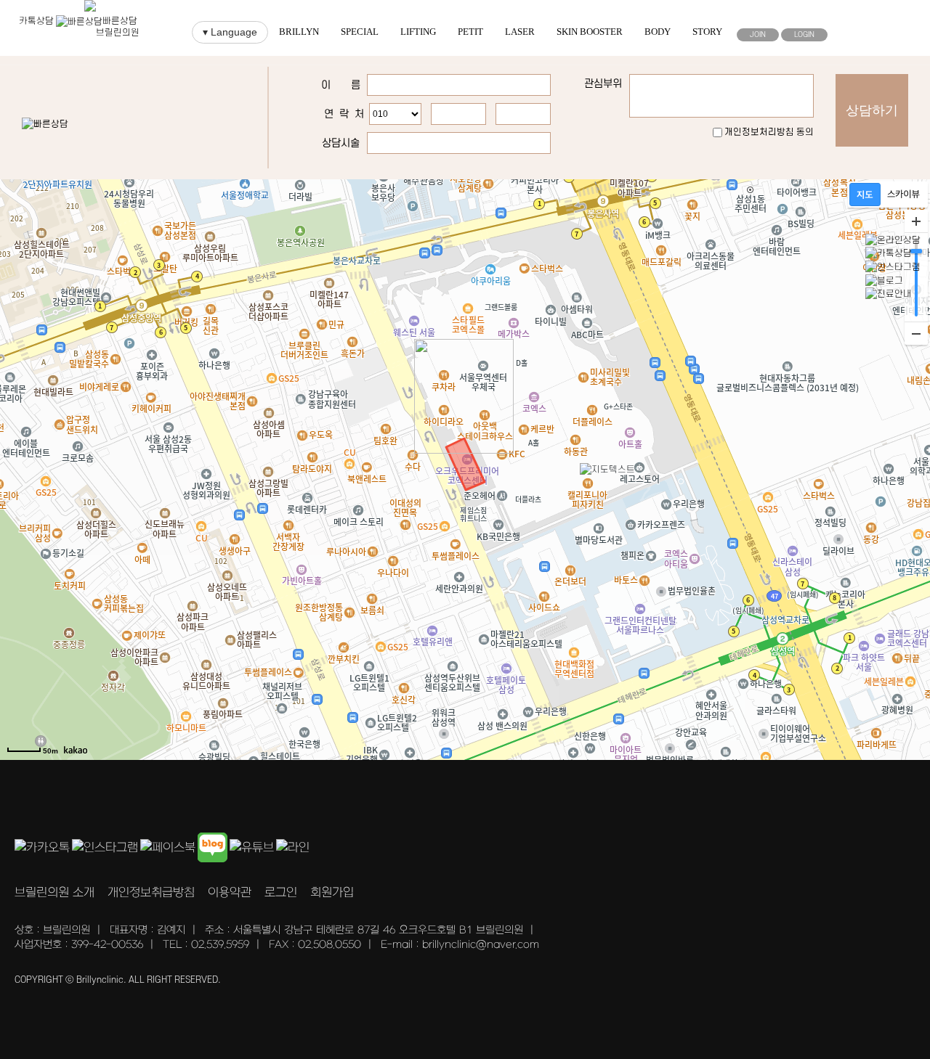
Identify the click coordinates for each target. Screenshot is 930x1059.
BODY (657, 31)
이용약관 (229, 892)
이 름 (340, 85)
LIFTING (418, 31)
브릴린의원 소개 (54, 892)
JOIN (758, 34)
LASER (520, 31)
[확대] (916, 221)
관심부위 (603, 84)
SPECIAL (360, 31)
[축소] (916, 333)
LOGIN (804, 34)
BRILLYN (299, 31)
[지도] (865, 194)
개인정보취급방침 (151, 892)
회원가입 (332, 892)
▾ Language (230, 32)
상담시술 (341, 143)
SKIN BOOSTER (590, 31)
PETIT (470, 31)
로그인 (280, 892)
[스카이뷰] (903, 194)
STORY (707, 31)
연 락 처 (344, 114)
